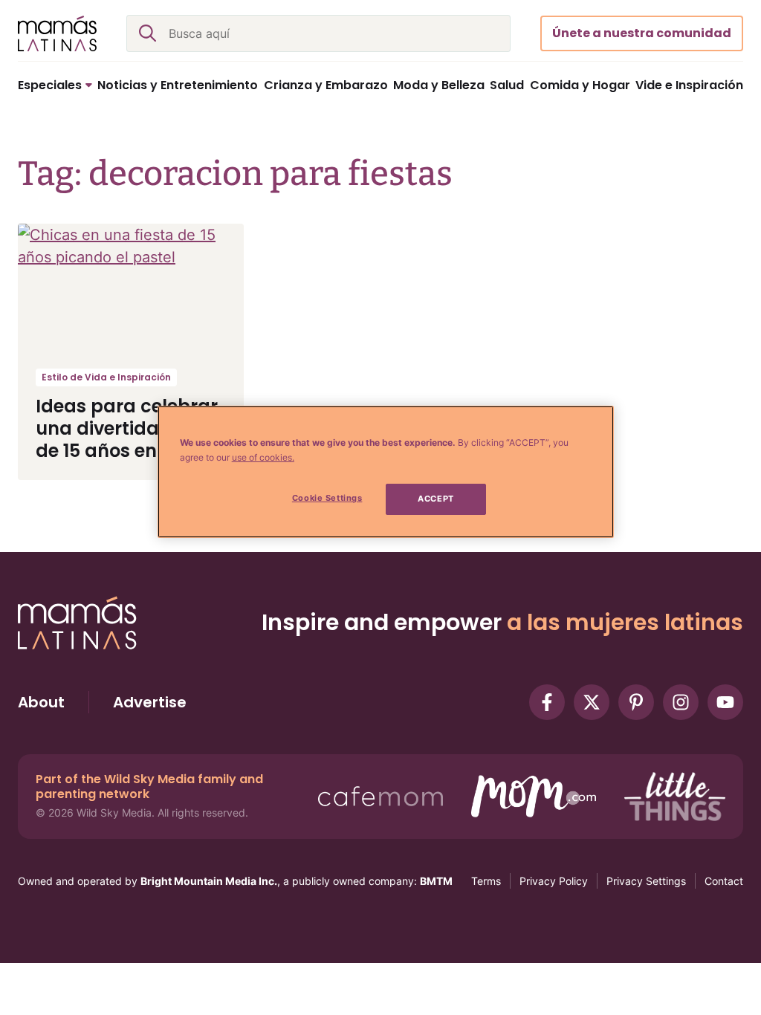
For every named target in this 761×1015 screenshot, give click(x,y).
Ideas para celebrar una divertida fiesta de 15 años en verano (130, 428)
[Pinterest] (636, 702)
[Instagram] (681, 702)
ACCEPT (435, 498)
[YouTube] (725, 702)
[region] (386, 472)
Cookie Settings (327, 498)
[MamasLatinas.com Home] (57, 33)
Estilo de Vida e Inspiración (106, 377)
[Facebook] (547, 702)
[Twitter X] (591, 702)
